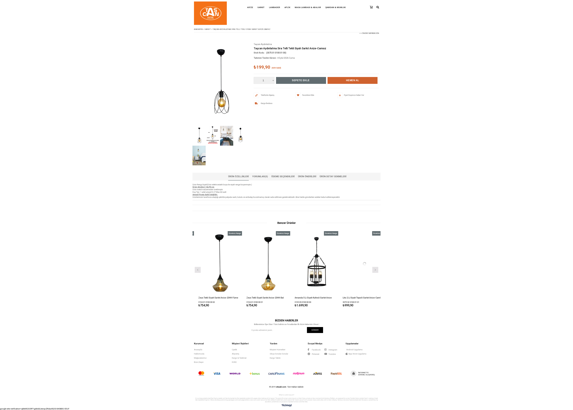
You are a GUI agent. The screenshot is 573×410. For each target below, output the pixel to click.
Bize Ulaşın (199, 362)
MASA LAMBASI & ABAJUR (308, 7)
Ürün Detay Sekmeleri (333, 176)
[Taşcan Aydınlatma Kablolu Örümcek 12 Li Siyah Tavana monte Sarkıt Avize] (367, 264)
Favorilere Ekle (222, 269)
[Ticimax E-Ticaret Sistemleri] (286, 405)
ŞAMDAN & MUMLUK (335, 7)
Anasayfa (198, 349)
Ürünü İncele (233, 269)
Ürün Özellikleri (238, 176)
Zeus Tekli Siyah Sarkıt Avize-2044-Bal (219, 298)
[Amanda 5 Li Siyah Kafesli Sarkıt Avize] (271, 264)
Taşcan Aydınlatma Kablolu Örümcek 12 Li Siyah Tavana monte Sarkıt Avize (365, 298)
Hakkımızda (199, 354)
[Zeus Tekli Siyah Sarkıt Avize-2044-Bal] (223, 264)
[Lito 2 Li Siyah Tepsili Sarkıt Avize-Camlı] (319, 264)
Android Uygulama (354, 349)
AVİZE (250, 7)
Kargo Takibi (275, 358)
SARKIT (260, 7)
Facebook (316, 350)
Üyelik (234, 349)
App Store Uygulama (357, 354)
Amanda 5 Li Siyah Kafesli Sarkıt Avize (267, 298)
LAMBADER (274, 7)
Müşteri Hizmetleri (277, 349)
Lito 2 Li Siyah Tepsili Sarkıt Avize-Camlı (316, 298)
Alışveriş (235, 354)
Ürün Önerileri (307, 176)
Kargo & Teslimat (239, 358)
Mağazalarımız (200, 358)
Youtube (332, 354)
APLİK (287, 7)
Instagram (332, 350)
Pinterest (315, 354)
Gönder (315, 330)
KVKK (234, 362)
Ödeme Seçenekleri (283, 176)
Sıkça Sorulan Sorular (279, 354)
